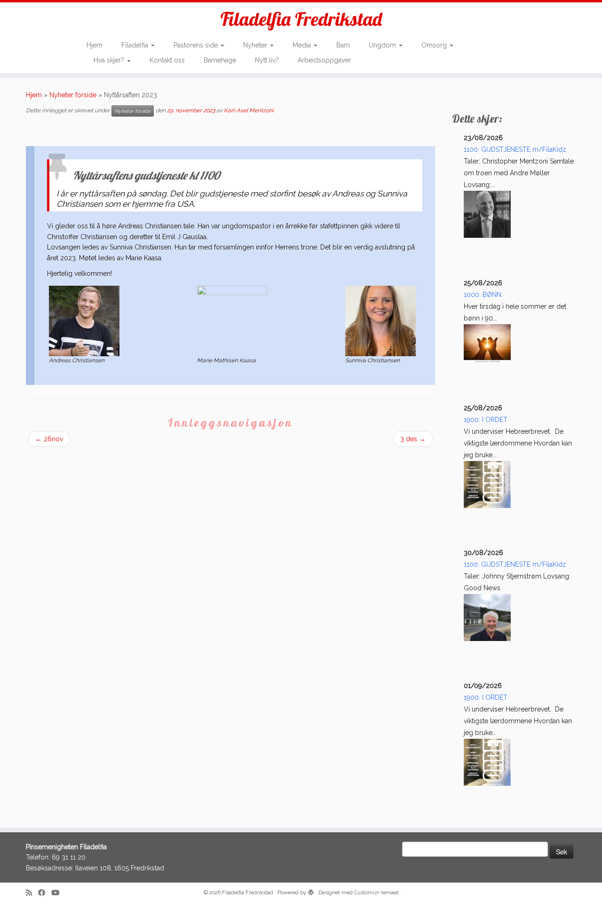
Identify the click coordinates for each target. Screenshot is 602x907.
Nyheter (256, 45)
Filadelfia (135, 45)
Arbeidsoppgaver (324, 60)
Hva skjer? (110, 60)
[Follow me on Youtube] (58, 893)
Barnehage (220, 60)
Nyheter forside (72, 95)
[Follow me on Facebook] (44, 893)
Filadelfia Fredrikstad (301, 19)
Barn (343, 45)
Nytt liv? (267, 60)
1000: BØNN (482, 294)
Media (303, 45)
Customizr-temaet (376, 893)
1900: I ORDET (485, 419)
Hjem (95, 45)
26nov (49, 439)
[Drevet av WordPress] (311, 891)
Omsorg (435, 45)
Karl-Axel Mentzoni (249, 110)
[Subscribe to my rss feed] (32, 893)
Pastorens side (197, 45)
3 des (413, 439)
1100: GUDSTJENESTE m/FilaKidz (515, 149)
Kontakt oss (167, 60)
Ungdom (383, 45)
